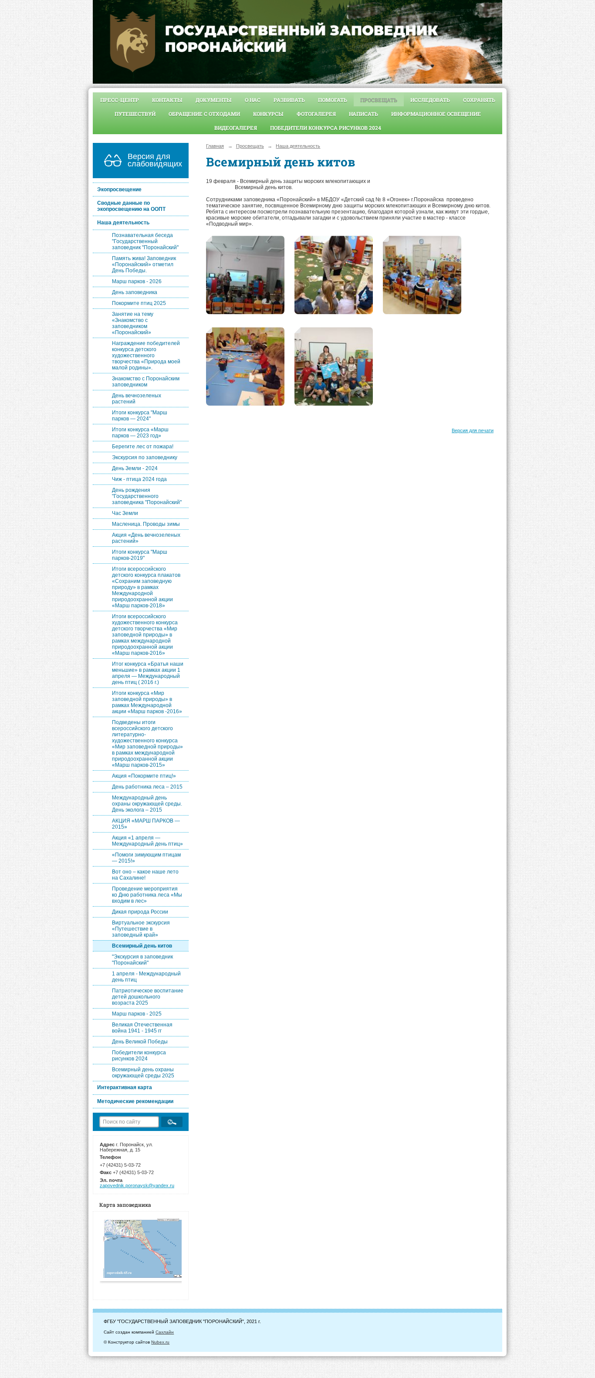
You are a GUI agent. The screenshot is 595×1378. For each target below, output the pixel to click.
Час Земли (125, 513)
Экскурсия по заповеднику (144, 457)
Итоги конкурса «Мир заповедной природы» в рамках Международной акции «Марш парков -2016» (147, 702)
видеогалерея (235, 127)
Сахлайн (165, 1332)
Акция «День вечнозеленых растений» (146, 538)
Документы (214, 99)
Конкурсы (268, 113)
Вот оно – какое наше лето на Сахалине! (145, 875)
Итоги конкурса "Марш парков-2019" (139, 555)
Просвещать (378, 99)
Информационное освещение (436, 113)
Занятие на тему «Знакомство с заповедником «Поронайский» (132, 323)
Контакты (167, 99)
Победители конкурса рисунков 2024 (325, 127)
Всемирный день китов (142, 946)
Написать (363, 113)
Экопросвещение (119, 189)
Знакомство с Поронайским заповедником (145, 382)
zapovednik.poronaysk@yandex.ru (137, 1185)
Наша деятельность (123, 223)
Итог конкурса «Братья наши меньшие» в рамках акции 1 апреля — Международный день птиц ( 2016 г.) (147, 673)
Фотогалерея (316, 113)
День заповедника (134, 292)
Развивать (289, 99)
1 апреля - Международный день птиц (146, 977)
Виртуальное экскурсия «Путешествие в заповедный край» (141, 929)
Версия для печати (473, 430)
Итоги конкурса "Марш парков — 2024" (139, 416)
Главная (215, 146)
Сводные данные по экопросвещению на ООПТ (131, 206)
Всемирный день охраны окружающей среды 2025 (143, 1073)
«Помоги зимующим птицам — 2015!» (146, 858)
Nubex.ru (160, 1342)
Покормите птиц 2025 (139, 303)
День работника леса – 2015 (147, 787)
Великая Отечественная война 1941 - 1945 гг (142, 1028)
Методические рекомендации (135, 1101)
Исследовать (430, 99)
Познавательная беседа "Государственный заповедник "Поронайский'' (145, 241)
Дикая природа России (140, 912)
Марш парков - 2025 (137, 1014)
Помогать (332, 99)
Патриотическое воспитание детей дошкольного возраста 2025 (147, 997)
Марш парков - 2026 (137, 281)
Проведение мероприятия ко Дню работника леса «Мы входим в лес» (147, 895)
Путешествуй (135, 113)
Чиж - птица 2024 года (139, 479)
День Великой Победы (140, 1042)
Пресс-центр (119, 99)
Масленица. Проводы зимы (146, 524)
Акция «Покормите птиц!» (144, 776)
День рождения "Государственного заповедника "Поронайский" (147, 496)
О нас (252, 99)
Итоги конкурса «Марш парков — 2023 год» (140, 433)
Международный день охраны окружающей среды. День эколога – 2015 (147, 804)
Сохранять (479, 99)
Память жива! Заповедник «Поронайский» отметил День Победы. (144, 264)
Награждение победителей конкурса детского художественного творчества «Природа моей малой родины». (146, 355)
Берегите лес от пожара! (142, 447)
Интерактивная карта (124, 1087)
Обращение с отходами (204, 113)
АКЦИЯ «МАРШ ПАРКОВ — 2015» (146, 824)
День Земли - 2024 (135, 468)
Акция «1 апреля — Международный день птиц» (147, 841)
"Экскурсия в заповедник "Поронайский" (142, 960)
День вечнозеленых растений (136, 399)
